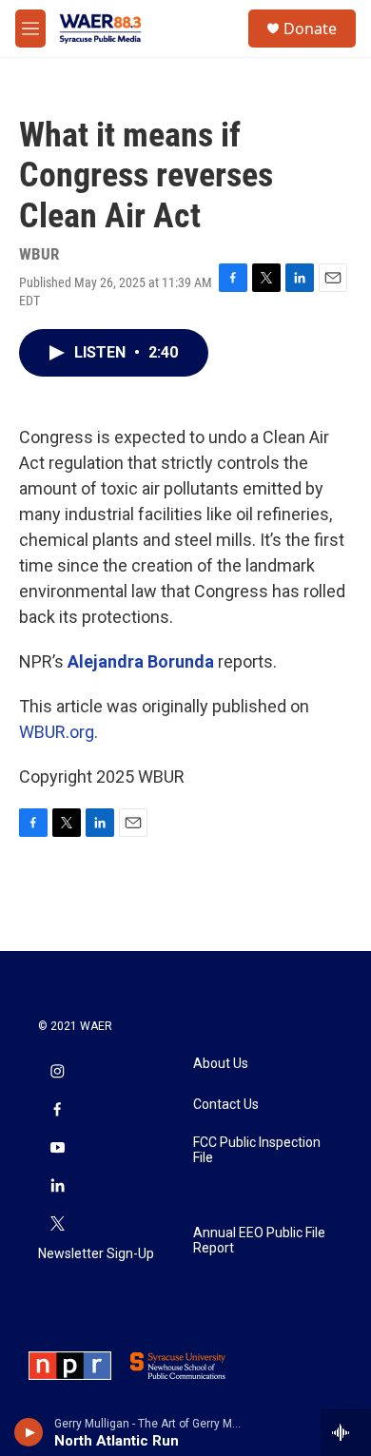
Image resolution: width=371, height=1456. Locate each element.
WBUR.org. (58, 732)
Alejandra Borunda (141, 661)
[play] (29, 1432)
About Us (220, 1064)
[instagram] (57, 1073)
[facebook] (57, 1111)
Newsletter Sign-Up (96, 1254)
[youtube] (57, 1149)
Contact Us (226, 1104)
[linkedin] (57, 1187)
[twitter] (57, 1225)
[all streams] (346, 1432)
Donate (310, 28)
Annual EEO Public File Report (259, 1240)
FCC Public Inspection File (257, 1150)
